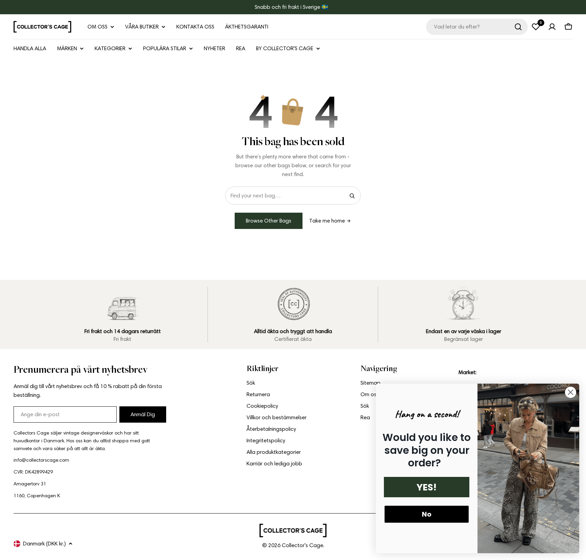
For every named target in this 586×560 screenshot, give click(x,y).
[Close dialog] (571, 392)
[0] (536, 27)
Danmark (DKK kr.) (44, 543)
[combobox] (477, 27)
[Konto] (552, 27)
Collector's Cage (302, 545)
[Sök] (518, 27)
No (426, 514)
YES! (426, 487)
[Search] (352, 195)
